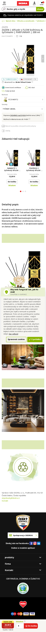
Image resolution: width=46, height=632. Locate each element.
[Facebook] (31, 543)
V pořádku (36, 339)
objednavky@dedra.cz (11, 498)
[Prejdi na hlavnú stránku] (23, 3)
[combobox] (23, 109)
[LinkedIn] (38, 543)
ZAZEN (5, 27)
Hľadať (40, 9)
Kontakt (5, 501)
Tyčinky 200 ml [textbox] (9, 109)
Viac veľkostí (13, 334)
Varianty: (5, 104)
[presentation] (3, 58)
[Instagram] (35, 543)
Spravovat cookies (16, 339)
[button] (20, 191)
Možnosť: (5, 95)
